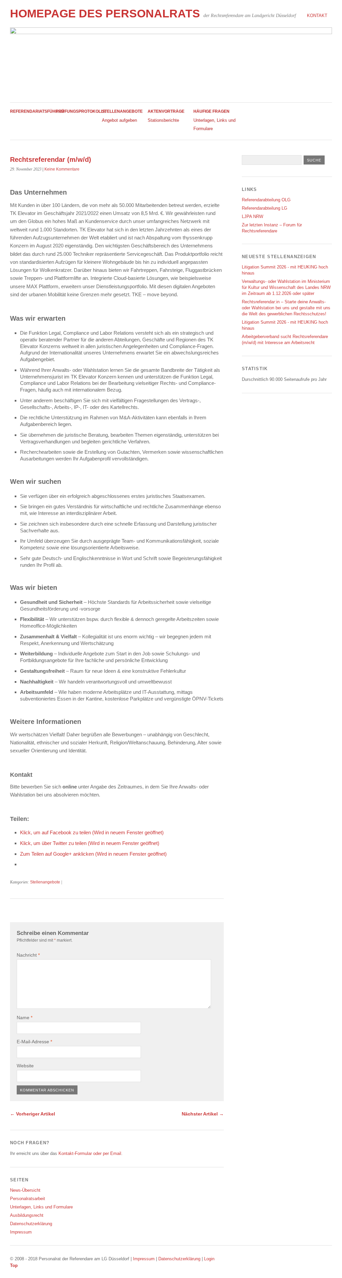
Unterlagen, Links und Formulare (41, 1206)
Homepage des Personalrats (105, 13)
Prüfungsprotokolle (81, 111)
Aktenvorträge (166, 111)
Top (14, 1265)
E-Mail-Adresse (34, 1041)
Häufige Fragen (211, 111)
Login (209, 1258)
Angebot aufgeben (119, 120)
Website (25, 1065)
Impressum (21, 1232)
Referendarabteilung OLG (266, 199)
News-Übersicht (25, 1190)
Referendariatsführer (37, 111)
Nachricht (28, 955)
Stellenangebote (122, 111)
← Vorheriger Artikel (32, 1113)
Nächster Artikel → (203, 1113)
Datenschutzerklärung (31, 1223)
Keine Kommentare (61, 169)
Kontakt (317, 15)
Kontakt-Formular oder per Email (89, 1153)
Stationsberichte (163, 120)
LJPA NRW (252, 216)
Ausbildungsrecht (26, 1215)
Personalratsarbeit (27, 1198)
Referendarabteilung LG (264, 208)
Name (24, 1017)
